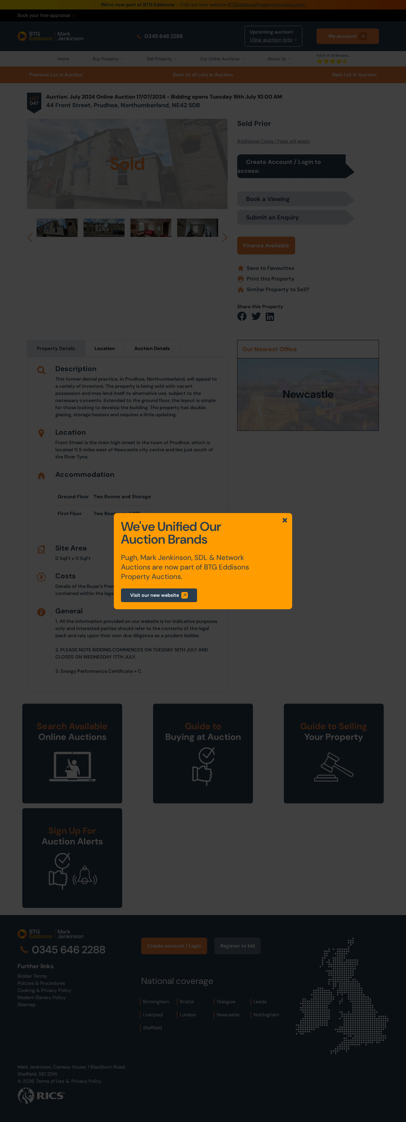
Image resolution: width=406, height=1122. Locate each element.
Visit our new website (154, 595)
